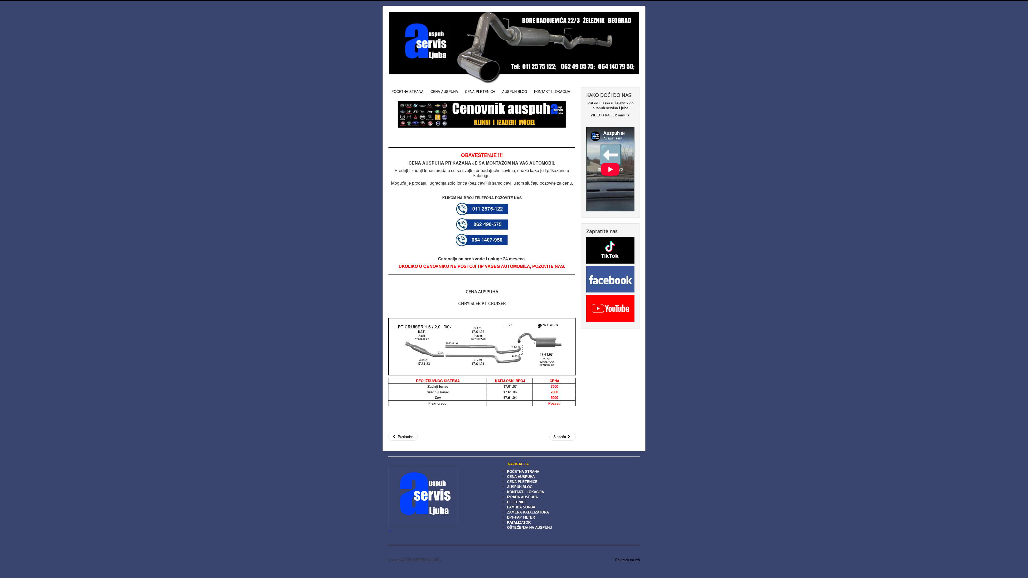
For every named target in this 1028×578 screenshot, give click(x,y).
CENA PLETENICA (480, 91)
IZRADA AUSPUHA (522, 497)
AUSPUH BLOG (514, 91)
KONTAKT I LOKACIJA (552, 91)
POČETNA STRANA (407, 91)
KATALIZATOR (519, 522)
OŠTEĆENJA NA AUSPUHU (529, 528)
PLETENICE (517, 502)
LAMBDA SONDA (521, 507)
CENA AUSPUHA (444, 91)
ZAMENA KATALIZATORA (528, 512)
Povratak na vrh (627, 559)
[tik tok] (610, 249)
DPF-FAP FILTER (521, 517)
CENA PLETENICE (522, 482)
